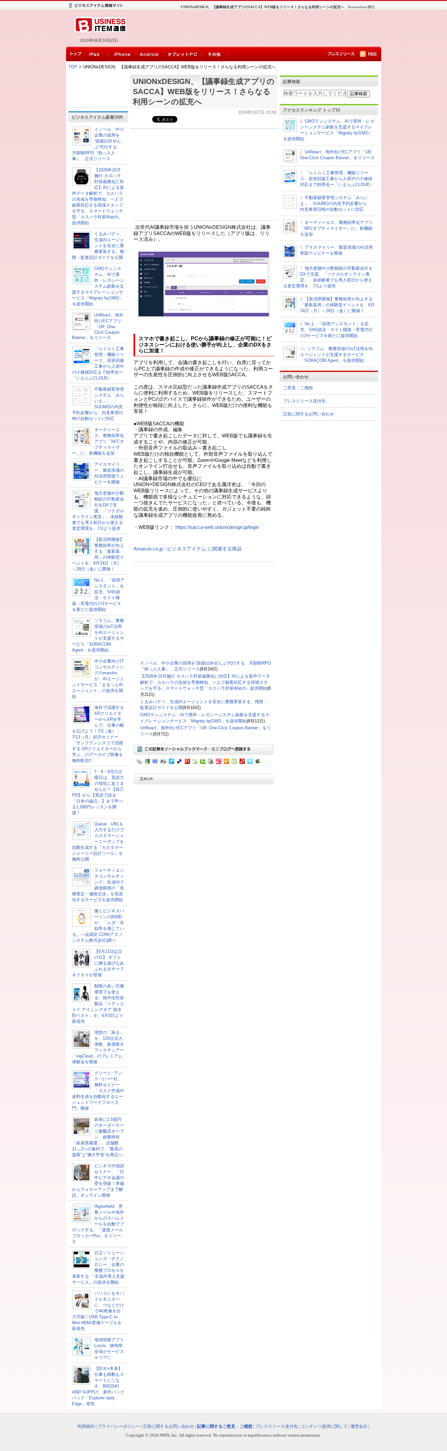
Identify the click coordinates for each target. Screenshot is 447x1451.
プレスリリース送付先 (304, 400)
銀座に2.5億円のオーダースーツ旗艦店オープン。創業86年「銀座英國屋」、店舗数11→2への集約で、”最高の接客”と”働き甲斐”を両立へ (98, 1137)
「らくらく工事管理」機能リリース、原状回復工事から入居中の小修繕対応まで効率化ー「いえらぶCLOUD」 (337, 178)
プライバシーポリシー (119, 1426)
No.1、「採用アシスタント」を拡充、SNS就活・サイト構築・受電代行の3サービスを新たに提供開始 (336, 329)
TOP (72, 66)
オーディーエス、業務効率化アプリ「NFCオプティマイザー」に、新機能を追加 (98, 441)
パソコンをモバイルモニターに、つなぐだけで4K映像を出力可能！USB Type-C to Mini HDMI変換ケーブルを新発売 (98, 1311)
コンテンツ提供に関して (324, 1426)
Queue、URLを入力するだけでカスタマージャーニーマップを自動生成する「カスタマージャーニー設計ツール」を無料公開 (98, 841)
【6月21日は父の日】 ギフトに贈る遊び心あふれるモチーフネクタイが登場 (98, 963)
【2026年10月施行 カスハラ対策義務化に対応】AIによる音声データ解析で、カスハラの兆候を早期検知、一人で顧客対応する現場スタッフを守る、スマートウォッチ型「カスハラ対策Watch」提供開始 (205, 682)
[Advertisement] (253, 28)
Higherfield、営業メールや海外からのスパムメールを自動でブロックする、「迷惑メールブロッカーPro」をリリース (98, 1224)
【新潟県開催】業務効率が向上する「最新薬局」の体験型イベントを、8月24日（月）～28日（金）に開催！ (337, 304)
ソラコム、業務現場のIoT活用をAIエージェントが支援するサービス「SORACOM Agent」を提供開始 (336, 354)
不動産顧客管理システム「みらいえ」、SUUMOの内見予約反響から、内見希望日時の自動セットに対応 (335, 203)
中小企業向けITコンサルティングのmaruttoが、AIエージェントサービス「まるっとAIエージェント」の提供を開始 (98, 679)
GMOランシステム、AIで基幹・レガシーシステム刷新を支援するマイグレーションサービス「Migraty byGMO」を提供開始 (98, 286)
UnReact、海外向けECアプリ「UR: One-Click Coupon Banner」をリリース (97, 326)
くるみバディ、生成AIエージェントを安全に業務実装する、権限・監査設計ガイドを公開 (98, 245)
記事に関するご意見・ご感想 (224, 1426)
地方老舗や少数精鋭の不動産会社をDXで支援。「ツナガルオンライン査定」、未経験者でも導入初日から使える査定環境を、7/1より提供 (98, 511)
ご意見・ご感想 (298, 387)
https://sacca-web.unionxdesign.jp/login (217, 527)
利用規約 (86, 1426)
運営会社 (358, 1426)
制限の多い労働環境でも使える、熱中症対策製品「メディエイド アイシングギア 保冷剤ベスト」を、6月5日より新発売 (98, 1004)
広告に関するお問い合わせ (308, 414)
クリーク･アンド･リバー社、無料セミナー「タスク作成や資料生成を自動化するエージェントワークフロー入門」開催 (98, 1091)
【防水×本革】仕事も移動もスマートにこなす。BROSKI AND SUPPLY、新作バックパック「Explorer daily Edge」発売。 (98, 1386)
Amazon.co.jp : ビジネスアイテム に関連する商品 (188, 548)
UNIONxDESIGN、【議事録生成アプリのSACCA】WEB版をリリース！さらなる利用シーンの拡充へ (204, 91)
